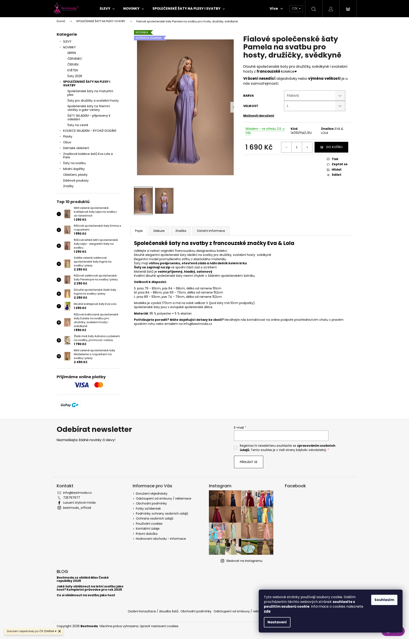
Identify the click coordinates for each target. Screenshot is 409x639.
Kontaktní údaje (148, 528)
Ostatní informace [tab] (211, 231)
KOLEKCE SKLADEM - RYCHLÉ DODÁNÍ (89, 130)
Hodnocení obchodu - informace (161, 539)
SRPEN (71, 53)
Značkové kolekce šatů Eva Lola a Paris (88, 156)
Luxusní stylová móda (79, 502)
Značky (68, 186)
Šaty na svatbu (74, 163)
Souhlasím (384, 599)
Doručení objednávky (151, 493)
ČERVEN (72, 64)
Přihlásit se (248, 462)
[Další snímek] (233, 107)
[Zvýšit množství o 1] (307, 147)
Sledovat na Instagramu (244, 561)
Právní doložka (146, 534)
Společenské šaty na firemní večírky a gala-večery (88, 108)
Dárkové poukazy (76, 180)
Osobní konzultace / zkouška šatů (153, 611)
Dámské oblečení (76, 148)
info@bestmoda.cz (77, 493)
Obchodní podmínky (151, 503)
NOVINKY (69, 47)
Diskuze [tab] (159, 231)
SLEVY (67, 41)
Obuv (67, 142)
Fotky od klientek (148, 508)
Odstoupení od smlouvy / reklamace (163, 498)
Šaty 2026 (74, 76)
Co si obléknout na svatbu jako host (86, 595)
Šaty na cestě (77, 125)
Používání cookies (149, 523)
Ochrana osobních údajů (154, 518)
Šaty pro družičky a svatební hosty (93, 100)
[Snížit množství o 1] (286, 147)
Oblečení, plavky (75, 175)
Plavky (67, 136)
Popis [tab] (139, 231)
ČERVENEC (74, 59)
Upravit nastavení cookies (159, 626)
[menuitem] (107, 8)
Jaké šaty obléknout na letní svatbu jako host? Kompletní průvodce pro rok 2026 (90, 588)
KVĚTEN (72, 70)
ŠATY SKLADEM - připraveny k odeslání (88, 117)
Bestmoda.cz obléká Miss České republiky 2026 (83, 579)
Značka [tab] (180, 231)
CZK (295, 8)
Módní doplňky (74, 169)
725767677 (71, 497)
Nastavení (277, 622)
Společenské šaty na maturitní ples (90, 93)
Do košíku (334, 147)
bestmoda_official (77, 508)
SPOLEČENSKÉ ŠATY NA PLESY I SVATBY (86, 83)
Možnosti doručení (258, 115)
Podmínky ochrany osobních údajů (162, 513)
